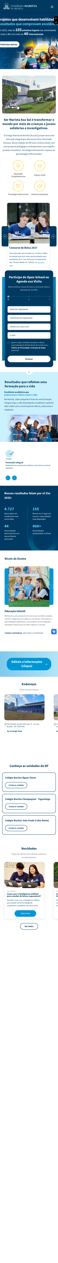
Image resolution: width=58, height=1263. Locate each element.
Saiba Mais (25, 913)
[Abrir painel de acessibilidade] (56, 18)
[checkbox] (9, 343)
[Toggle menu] (52, 7)
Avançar (29, 358)
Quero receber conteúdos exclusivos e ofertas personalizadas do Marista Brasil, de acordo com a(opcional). (29, 347)
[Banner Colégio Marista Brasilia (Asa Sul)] (29, 40)
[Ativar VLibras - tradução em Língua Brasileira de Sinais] (56, 22)
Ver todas (29, 926)
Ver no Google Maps (14, 731)
